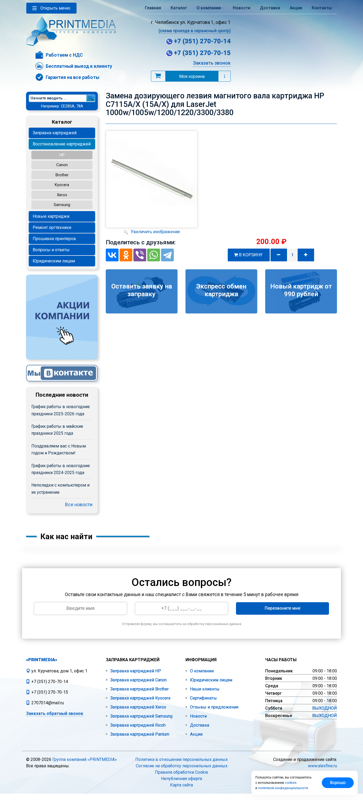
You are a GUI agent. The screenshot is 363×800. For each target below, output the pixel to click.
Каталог (179, 7)
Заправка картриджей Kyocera (139, 698)
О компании (201, 670)
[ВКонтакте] (112, 255)
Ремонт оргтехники (52, 227)
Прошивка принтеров (54, 238)
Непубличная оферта (181, 778)
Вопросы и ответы (51, 249)
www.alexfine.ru (322, 765)
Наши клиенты (204, 689)
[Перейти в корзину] (158, 75)
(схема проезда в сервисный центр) (195, 30)
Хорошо (338, 782)
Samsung (62, 204)
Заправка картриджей (55, 132)
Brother (62, 175)
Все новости (78, 504)
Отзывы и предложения (213, 707)
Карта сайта (181, 785)
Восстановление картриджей (62, 143)
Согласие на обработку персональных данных (181, 765)
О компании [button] (209, 7)
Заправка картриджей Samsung (140, 716)
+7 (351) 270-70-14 (202, 41)
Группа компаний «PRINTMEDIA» (84, 759)
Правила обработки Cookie (181, 772)
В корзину (251, 254)
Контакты (322, 7)
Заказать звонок (212, 63)
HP (62, 155)
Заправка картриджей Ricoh (137, 725)
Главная (153, 7)
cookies (291, 783)
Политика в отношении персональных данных (181, 759)
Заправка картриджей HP (135, 670)
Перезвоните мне (282, 608)
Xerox (62, 194)
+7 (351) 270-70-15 (202, 53)
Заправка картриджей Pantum (139, 734)
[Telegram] (167, 255)
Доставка (270, 7)
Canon (62, 164)
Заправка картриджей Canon (138, 679)
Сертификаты (203, 698)
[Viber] (139, 255)
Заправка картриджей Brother (139, 689)
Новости (241, 7)
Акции (296, 7)
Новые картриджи (51, 216)
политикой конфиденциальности (283, 788)
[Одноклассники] (126, 255)
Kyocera (62, 184)
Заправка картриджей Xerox (137, 707)
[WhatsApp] (153, 255)
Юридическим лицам (54, 260)
